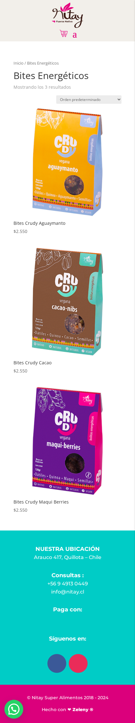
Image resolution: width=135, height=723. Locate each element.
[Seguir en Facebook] (56, 663)
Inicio (19, 63)
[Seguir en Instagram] (78, 663)
